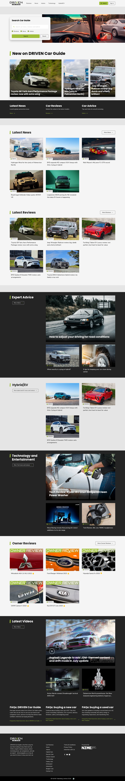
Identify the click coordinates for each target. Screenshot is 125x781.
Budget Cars (49, 769)
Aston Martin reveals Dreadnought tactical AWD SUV (62, 683)
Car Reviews (49, 745)
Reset (44, 36)
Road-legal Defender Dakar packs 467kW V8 (26, 185)
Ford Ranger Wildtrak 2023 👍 (58, 573)
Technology (51, 3)
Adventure (49, 766)
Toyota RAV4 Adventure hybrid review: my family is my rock (62, 265)
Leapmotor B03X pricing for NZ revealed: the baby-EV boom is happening (62, 185)
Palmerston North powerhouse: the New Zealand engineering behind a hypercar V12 (97, 695)
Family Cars (49, 761)
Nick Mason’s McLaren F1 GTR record (96, 163)
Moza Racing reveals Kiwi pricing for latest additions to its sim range (62, 518)
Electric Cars (49, 754)
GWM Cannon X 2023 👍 (20, 606)
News (36, 3)
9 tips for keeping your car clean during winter (98, 359)
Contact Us (49, 771)
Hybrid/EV (61, 3)
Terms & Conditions (70, 745)
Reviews (28, 3)
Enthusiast (49, 764)
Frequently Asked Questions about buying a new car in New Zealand (62, 714)
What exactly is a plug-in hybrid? (59, 369)
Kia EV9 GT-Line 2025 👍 (56, 606)
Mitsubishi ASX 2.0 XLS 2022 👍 (22, 573)
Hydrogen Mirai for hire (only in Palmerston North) (76, 78)
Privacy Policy (68, 747)
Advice (43, 3)
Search (26, 36)
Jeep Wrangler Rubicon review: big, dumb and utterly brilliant (102, 78)
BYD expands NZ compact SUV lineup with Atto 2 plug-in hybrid (62, 152)
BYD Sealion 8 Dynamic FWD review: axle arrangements (26, 265)
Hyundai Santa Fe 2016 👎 (92, 573)
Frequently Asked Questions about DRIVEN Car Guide (26, 714)
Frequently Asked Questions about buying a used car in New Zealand (98, 714)
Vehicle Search (50, 757)
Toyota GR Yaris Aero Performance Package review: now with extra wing (35, 78)
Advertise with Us (69, 750)
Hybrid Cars (49, 752)
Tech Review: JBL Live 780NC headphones (98, 528)
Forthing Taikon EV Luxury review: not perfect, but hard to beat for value (98, 232)
